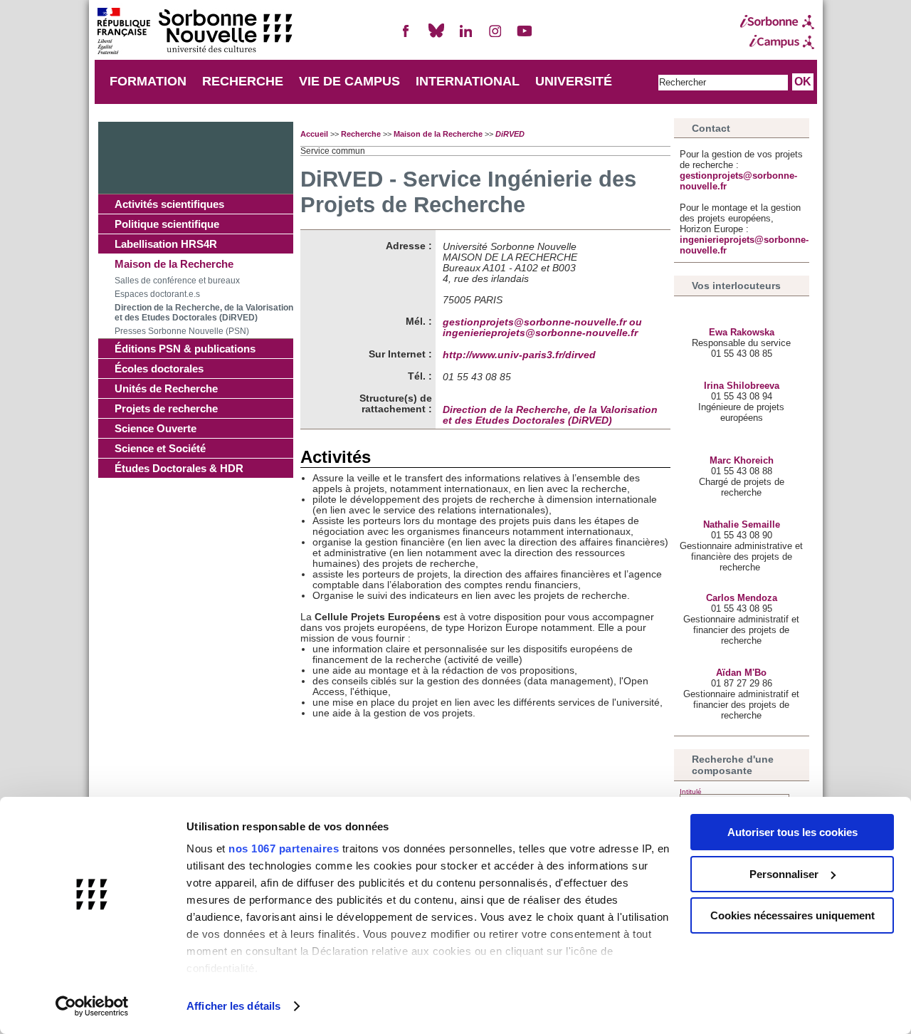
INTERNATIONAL (468, 81)
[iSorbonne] (777, 22)
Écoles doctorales (159, 368)
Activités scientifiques (169, 204)
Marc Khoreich (742, 460)
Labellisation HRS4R (166, 244)
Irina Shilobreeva (741, 385)
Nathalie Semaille (741, 524)
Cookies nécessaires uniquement (792, 915)
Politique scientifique (167, 224)
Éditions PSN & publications (185, 349)
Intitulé (691, 791)
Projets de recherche (166, 408)
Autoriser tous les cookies (792, 832)
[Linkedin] (465, 36)
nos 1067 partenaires (283, 848)
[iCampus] (777, 42)
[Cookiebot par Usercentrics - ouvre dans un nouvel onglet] (92, 1006)
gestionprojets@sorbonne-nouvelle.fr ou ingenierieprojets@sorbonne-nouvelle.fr (542, 327)
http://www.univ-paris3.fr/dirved (519, 355)
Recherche (361, 134)
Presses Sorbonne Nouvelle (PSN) (182, 331)
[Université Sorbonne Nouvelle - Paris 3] (194, 32)
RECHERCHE (242, 81)
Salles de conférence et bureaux (177, 281)
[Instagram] (495, 36)
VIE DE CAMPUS (349, 81)
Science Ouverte (155, 428)
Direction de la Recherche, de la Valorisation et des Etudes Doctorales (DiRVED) (204, 313)
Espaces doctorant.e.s (157, 294)
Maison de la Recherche (174, 264)
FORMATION (148, 81)
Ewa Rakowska (741, 332)
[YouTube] (524, 36)
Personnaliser (783, 874)
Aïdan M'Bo (741, 672)
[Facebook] (406, 36)
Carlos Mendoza (741, 597)
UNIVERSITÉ (573, 81)
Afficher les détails (233, 1006)
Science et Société (160, 448)
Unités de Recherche (166, 388)
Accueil (314, 134)
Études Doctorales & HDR (179, 468)
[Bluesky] (436, 36)
